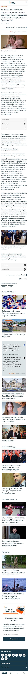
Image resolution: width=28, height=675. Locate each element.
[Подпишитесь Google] (2, 655)
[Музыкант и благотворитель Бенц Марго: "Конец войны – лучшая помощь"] (14, 385)
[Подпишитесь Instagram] (20, 655)
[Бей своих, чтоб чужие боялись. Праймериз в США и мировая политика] (14, 302)
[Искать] (24, 673)
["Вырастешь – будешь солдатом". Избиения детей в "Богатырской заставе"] (14, 562)
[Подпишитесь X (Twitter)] (9, 655)
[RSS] (24, 655)
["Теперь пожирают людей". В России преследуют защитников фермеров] (14, 585)
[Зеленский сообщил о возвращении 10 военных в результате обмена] (14, 532)
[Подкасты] (2, 658)
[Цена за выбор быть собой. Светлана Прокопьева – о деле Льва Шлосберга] (14, 408)
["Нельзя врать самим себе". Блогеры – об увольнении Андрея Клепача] (14, 480)
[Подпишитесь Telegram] (16, 655)
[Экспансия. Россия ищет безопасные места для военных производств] (14, 456)
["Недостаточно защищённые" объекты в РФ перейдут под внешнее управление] (14, 509)
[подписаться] (6, 658)
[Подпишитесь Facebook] (6, 655)
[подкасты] (11, 673)
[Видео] (17, 673)
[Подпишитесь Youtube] (13, 655)
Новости (4, 6)
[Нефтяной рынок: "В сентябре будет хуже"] (14, 325)
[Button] (10, 27)
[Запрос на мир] (14, 432)
